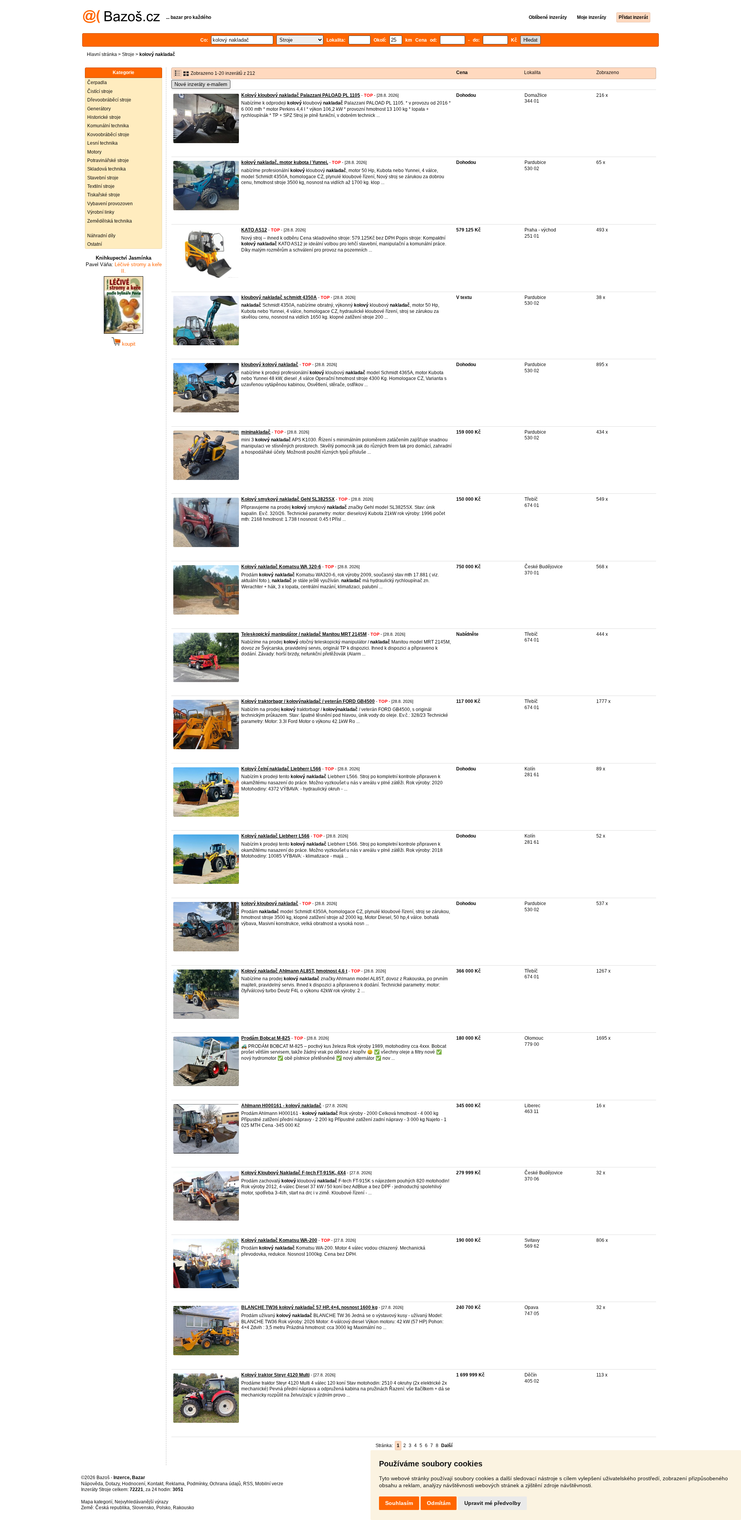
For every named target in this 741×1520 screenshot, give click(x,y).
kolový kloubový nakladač (269, 903)
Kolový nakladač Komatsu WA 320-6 (281, 566)
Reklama (175, 1483)
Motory (94, 152)
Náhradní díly (101, 235)
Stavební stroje (102, 178)
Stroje (128, 54)
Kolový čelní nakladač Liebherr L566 (281, 769)
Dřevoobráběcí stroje (109, 100)
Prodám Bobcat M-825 (265, 1038)
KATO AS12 (254, 230)
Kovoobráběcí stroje (108, 134)
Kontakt (155, 1483)
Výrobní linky (100, 212)
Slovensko (143, 1507)
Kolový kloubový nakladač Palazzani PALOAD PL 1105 (300, 95)
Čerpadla (97, 82)
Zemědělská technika (109, 221)
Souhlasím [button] (399, 1503)
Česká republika (112, 1507)
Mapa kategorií (96, 1502)
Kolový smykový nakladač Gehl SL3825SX (288, 499)
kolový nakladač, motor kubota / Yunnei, (284, 162)
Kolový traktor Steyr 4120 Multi (275, 1375)
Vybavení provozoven (110, 203)
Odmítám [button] (438, 1503)
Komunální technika (108, 125)
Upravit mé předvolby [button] (492, 1503)
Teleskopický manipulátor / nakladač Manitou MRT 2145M (304, 634)
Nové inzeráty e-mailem (200, 84)
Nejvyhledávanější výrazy (141, 1502)
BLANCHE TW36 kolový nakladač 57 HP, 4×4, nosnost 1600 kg (309, 1307)
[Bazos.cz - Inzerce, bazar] (121, 21)
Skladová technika (106, 169)
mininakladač (256, 432)
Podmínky (197, 1483)
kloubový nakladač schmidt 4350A (279, 297)
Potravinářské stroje (108, 160)
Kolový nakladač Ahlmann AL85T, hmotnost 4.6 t (294, 971)
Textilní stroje (101, 186)
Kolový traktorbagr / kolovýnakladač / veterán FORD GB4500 (308, 701)
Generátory (99, 108)
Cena (462, 72)
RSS (248, 1483)
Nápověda (92, 1483)
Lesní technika (102, 143)
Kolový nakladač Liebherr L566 (275, 836)
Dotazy (112, 1483)
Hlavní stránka (102, 54)
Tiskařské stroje (103, 195)
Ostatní (94, 244)
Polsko (163, 1507)
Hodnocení (133, 1483)
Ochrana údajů (225, 1483)
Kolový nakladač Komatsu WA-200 (279, 1240)
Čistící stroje (100, 91)
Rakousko (183, 1507)
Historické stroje (104, 117)
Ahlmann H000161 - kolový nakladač (281, 1105)
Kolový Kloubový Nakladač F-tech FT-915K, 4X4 (293, 1172)
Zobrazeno (607, 72)
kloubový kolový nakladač (269, 364)
